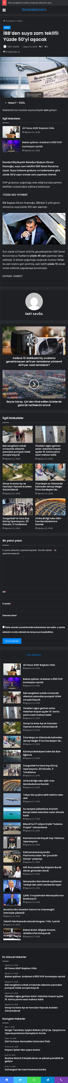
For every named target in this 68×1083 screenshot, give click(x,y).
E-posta (7, 603)
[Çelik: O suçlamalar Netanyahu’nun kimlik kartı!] (12, 900)
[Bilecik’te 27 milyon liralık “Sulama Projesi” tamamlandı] (12, 828)
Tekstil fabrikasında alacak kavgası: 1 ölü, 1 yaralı (31, 921)
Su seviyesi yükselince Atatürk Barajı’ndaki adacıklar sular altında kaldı (43, 812)
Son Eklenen (34, 654)
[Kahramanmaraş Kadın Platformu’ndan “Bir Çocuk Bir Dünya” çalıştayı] (12, 856)
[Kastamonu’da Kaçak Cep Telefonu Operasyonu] (12, 842)
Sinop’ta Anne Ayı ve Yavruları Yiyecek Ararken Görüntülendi (17, 486)
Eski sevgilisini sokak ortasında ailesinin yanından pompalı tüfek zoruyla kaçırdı (16, 450)
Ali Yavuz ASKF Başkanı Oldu (38, 128)
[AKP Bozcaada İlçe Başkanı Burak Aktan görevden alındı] (12, 872)
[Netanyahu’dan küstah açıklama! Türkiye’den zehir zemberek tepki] (12, 886)
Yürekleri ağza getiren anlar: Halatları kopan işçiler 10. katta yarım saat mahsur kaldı (48, 450)
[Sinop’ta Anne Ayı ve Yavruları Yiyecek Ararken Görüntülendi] (18, 472)
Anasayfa (10, 21)
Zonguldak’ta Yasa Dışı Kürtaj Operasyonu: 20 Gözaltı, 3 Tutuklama (16, 521)
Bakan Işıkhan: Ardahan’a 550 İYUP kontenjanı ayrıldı (43, 680)
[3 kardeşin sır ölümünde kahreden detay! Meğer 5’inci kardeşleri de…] (50, 472)
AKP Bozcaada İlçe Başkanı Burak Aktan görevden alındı (42, 869)
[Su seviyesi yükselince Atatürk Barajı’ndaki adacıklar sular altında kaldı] (12, 813)
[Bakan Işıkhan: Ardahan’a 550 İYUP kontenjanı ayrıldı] (11, 146)
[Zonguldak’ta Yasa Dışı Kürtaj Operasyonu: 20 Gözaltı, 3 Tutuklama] (18, 506)
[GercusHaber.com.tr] (34, 9)
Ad (5, 591)
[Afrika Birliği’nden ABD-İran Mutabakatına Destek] (50, 506)
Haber (20, 21)
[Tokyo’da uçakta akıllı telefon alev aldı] (12, 799)
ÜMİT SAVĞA (13, 47)
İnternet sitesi (10, 615)
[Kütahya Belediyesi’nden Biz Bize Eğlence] (12, 756)
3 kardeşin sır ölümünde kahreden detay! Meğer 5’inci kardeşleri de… (49, 486)
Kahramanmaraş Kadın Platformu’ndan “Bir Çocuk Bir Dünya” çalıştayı (40, 855)
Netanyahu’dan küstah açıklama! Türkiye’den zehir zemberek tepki (42, 883)
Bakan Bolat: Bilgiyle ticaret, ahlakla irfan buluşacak (39, 931)
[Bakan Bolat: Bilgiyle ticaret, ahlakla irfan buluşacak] (12, 934)
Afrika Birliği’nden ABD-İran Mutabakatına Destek (48, 521)
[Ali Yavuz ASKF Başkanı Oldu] (11, 132)
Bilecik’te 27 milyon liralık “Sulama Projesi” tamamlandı (42, 825)
